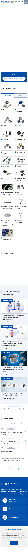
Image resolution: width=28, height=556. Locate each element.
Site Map (10, 508)
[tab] (7, 31)
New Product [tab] (15, 399)
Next (25, 31)
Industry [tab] (20, 61)
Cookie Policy (22, 511)
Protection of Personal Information (10, 511)
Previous (2, 31)
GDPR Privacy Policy (14, 514)
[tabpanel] (14, 136)
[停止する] (20, 31)
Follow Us (12, 504)
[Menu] (26, 2)
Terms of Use (17, 508)
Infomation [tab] (5, 399)
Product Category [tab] (7, 61)
